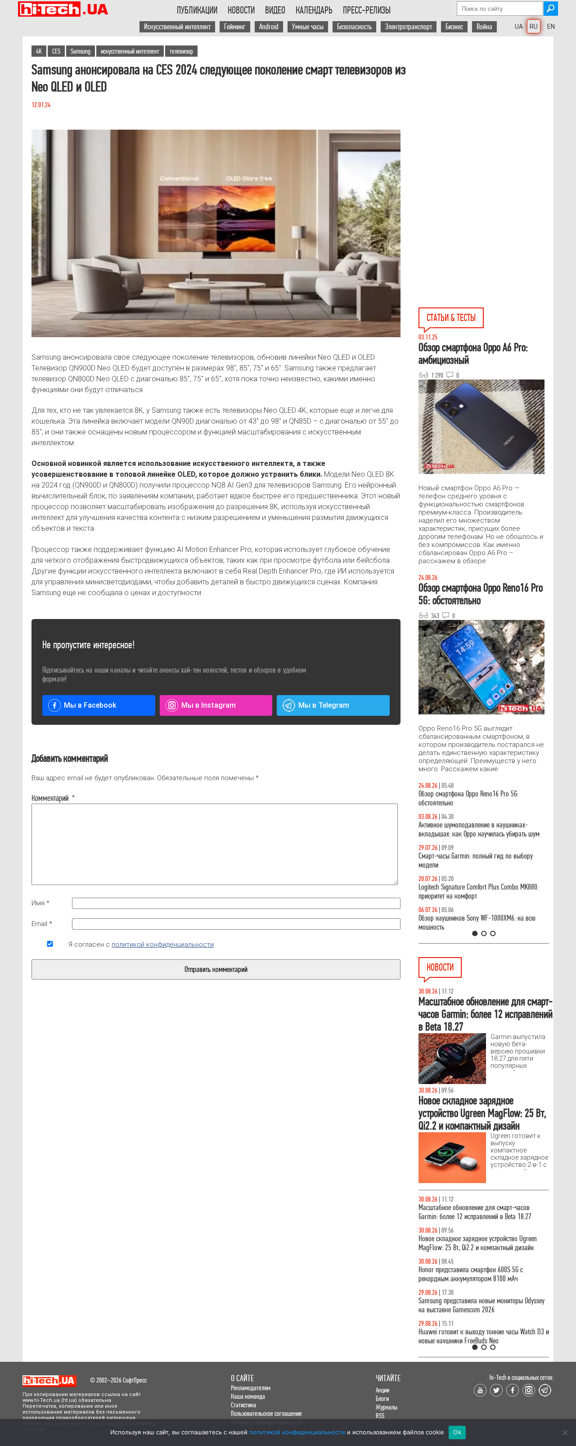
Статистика (243, 1405)
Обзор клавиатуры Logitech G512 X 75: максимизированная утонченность (468, 860)
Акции (382, 1390)
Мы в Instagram (208, 705)
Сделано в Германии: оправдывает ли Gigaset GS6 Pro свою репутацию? (478, 1274)
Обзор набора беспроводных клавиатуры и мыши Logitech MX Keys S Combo (475, 798)
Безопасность (354, 27)
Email (42, 924)
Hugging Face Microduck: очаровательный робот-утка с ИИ (481, 1305)
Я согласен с (141, 944)
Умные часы (308, 27)
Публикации (197, 10)
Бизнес (454, 27)
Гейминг (235, 27)
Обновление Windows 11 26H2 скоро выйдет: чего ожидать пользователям (483, 1243)
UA (519, 26)
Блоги (382, 1398)
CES (56, 51)
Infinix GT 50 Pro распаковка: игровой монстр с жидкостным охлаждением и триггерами (480, 891)
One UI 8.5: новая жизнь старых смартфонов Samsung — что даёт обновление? (476, 829)
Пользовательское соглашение (266, 1413)
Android (269, 27)
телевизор (181, 51)
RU (534, 26)
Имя (41, 903)
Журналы (386, 1407)
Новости (241, 10)
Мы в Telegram (323, 705)
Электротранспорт (408, 27)
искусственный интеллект (130, 51)
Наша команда (248, 1396)
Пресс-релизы (367, 10)
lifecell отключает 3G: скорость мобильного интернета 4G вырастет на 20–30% (474, 1212)
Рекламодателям (250, 1387)
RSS (380, 1415)
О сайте (242, 1378)
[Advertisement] (486, 117)
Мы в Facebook (90, 705)
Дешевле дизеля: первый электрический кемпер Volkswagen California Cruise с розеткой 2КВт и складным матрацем (481, 1341)
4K (39, 51)
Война (484, 27)
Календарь (314, 10)
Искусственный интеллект (177, 27)
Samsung (80, 51)
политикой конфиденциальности (163, 944)
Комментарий (50, 798)
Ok (457, 1432)
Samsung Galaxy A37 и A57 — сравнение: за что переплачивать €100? (481, 922)
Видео (275, 10)
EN (551, 26)
